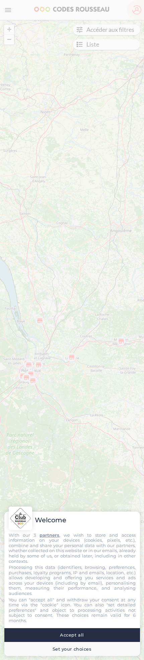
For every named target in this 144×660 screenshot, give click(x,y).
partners (49, 535)
